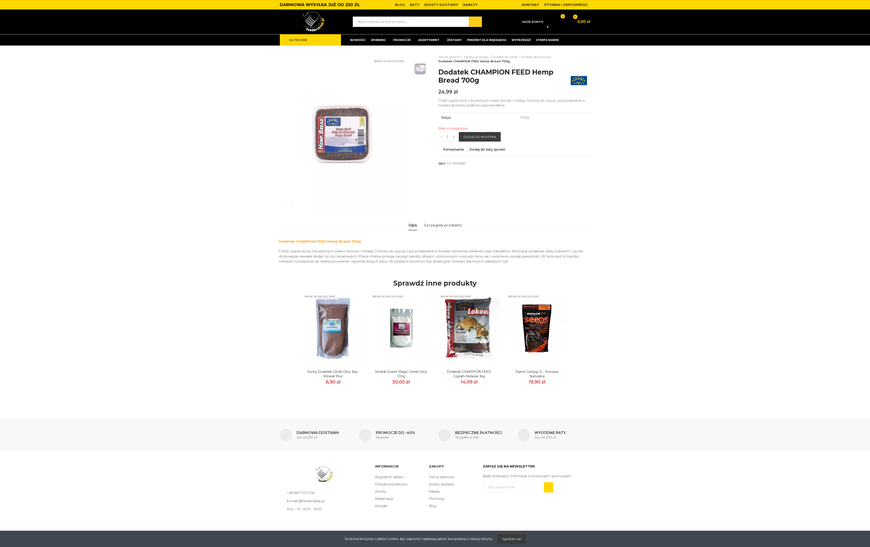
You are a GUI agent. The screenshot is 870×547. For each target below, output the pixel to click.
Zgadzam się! (511, 539)
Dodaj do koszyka (480, 137)
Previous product (576, 59)
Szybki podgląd (352, 316)
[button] (399, 5)
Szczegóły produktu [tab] (443, 225)
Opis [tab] (412, 225)
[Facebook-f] (507, 4)
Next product (588, 59)
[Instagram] (514, 4)
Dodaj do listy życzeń (487, 149)
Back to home (582, 59)
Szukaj (475, 22)
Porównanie (453, 149)
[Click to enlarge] (287, 205)
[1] (548, 487)
